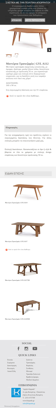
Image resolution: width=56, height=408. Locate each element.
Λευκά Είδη (11, 371)
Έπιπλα (10, 360)
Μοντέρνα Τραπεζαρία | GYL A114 (16, 202)
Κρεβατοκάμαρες (32, 377)
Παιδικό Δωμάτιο (32, 380)
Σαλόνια (29, 360)
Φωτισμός (11, 368)
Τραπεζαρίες (30, 363)
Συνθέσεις (29, 368)
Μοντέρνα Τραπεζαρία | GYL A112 (27, 63)
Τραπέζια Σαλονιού (33, 374)
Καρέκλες (29, 365)
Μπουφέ (29, 371)
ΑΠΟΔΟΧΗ (16, 20)
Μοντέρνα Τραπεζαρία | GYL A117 (16, 241)
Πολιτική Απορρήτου (11, 406)
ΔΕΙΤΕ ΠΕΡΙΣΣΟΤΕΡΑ (34, 20)
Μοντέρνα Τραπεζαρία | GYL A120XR (17, 319)
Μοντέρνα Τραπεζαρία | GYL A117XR (17, 280)
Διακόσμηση (11, 365)
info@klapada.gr (29, 403)
